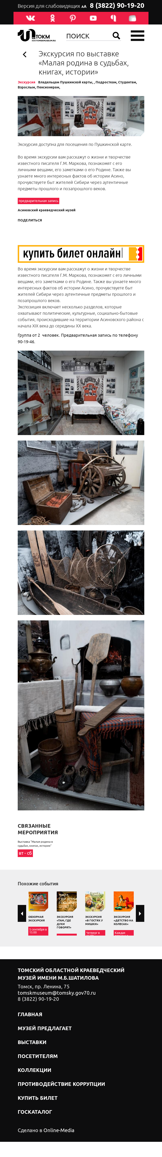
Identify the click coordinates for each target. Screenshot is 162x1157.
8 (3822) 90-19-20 (117, 6)
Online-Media (58, 1130)
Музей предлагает (45, 1028)
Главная (30, 1014)
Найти (116, 35)
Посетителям (38, 1056)
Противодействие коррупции (61, 1084)
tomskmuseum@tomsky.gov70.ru (57, 993)
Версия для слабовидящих (52, 6)
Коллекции (34, 1070)
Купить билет (38, 1098)
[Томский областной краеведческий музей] (37, 36)
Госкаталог (35, 1112)
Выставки (32, 1042)
